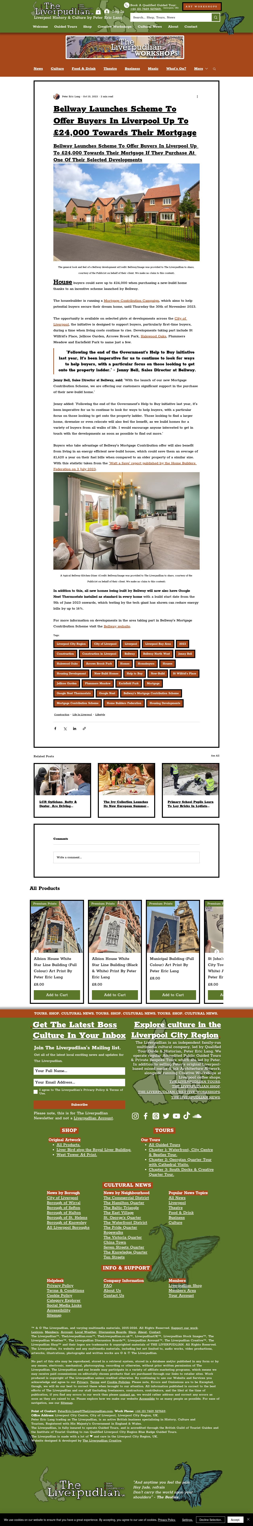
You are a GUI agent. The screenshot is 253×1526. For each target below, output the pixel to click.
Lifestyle (100, 714)
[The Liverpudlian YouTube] (176, 1116)
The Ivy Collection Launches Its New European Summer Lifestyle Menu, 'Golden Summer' (126, 804)
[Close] (248, 1520)
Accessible (147, 1399)
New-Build (158, 673)
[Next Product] (216, 951)
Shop (132, 1332)
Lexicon (37, 1332)
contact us (127, 1395)
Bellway (130, 654)
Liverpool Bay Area (158, 644)
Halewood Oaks (67, 664)
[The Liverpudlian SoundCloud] (197, 1116)
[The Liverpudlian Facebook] (145, 1116)
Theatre (110, 68)
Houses (167, 664)
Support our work (184, 1328)
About (142, 1332)
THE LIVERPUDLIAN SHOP (196, 1086)
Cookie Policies (118, 1382)
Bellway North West (156, 654)
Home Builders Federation (124, 703)
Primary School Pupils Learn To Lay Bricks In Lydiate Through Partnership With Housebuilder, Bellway (190, 804)
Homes (124, 664)
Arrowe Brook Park (99, 664)
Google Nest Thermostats (74, 693)
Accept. (235, 1520)
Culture (57, 68)
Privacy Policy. (167, 1520)
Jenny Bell (185, 654)
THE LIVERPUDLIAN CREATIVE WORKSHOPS (179, 1092)
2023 (182, 644)
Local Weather (85, 1332)
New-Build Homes (106, 673)
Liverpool (131, 644)
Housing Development (71, 673)
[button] (98, 11)
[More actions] (197, 96)
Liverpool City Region (71, 644)
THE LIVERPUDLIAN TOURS (194, 1082)
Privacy (82, 1382)
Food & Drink (84, 68)
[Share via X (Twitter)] (65, 728)
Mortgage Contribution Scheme (77, 703)
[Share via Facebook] (55, 728)
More (198, 68)
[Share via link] (84, 728)
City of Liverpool (105, 644)
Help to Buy (135, 673)
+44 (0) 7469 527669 (150, 1411)
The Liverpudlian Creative (102, 1441)
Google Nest (107, 693)
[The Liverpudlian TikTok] (186, 1116)
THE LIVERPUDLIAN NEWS (195, 1097)
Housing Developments (165, 703)
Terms (94, 1382)
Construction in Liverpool (99, 654)
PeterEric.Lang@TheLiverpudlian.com (85, 1411)
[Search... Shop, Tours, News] (215, 17)
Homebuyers (146, 664)
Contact (154, 1332)
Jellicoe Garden (67, 683)
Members (52, 1332)
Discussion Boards (112, 1332)
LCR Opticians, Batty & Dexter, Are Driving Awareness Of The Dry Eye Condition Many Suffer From (62, 804)
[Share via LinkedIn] (74, 728)
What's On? (176, 68)
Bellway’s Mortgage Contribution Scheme (151, 693)
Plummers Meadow (97, 683)
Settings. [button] (187, 1520)
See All (215, 755)
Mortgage (153, 683)
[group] (126, 952)
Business (132, 68)
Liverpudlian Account (93, 1118)
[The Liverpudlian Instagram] (135, 1116)
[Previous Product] (36, 951)
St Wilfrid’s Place (184, 673)
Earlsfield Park (129, 683)
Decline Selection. (210, 1520)
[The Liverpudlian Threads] (155, 1116)
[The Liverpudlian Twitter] (166, 1116)
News (38, 68)
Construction (65, 654)
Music (153, 68)
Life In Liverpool (82, 714)
